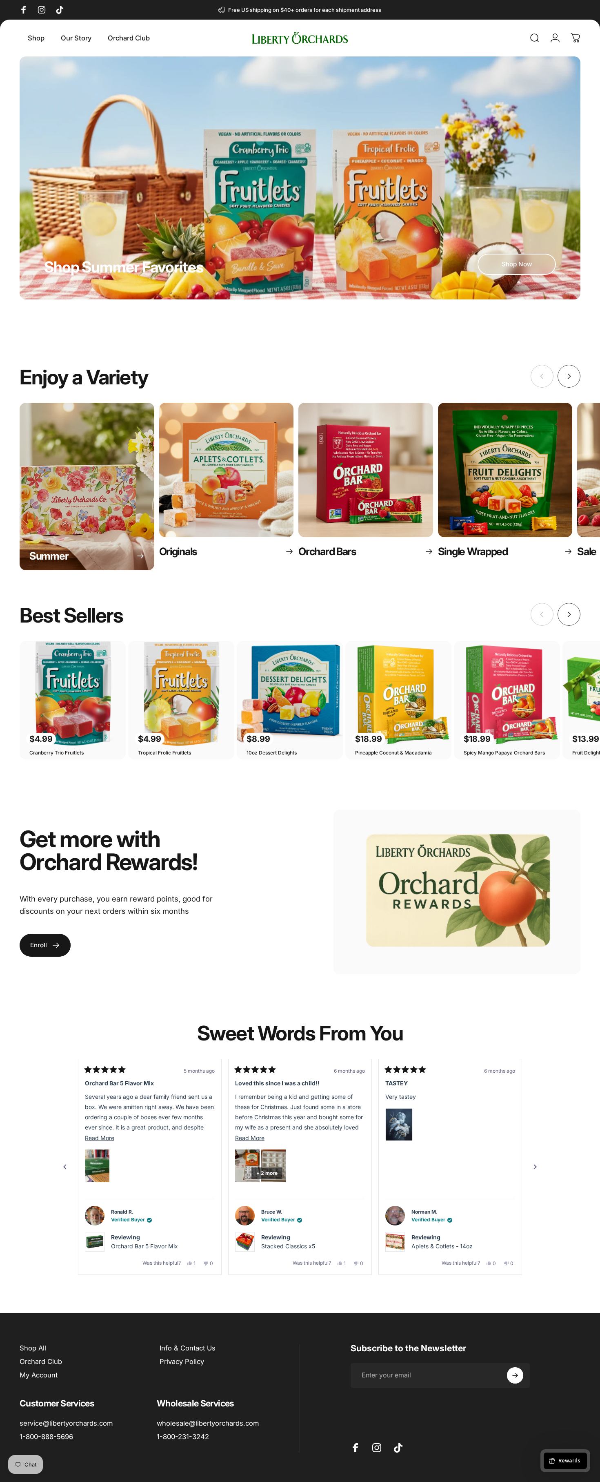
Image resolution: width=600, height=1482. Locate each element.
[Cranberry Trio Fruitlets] (73, 694)
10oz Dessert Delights (272, 753)
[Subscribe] (515, 1375)
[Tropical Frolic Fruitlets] (181, 694)
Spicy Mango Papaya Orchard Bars (504, 753)
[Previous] (65, 1167)
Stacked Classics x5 (138, 1246)
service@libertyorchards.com (66, 1423)
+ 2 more (116, 1173)
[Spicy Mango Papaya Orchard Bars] (507, 694)
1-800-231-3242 (183, 1437)
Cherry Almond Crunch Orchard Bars (460, 1246)
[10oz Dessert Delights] (290, 694)
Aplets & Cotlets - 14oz (291, 1246)
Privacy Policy (182, 1361)
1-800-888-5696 (46, 1437)
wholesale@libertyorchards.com (208, 1423)
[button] (97, 1165)
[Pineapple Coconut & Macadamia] (398, 694)
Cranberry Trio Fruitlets (56, 753)
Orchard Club (41, 1361)
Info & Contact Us (188, 1348)
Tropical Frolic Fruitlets (164, 753)
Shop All (33, 1348)
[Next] (569, 376)
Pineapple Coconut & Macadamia (393, 753)
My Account (39, 1375)
